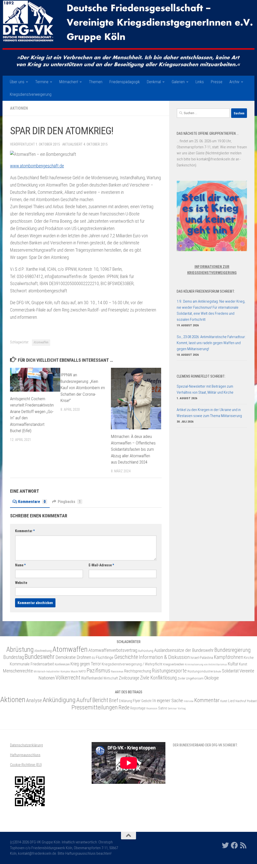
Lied (231, 701)
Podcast (252, 701)
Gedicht (146, 701)
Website (21, 583)
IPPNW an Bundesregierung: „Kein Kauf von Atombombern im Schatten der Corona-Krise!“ (82, 387)
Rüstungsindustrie (200, 671)
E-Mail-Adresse (101, 565)
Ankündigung (59, 700)
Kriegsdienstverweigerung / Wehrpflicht (132, 664)
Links (200, 81)
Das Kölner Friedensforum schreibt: (206, 291)
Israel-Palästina (201, 657)
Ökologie (211, 677)
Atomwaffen (41, 342)
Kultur (233, 664)
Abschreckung (43, 651)
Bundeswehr (40, 656)
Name (20, 565)
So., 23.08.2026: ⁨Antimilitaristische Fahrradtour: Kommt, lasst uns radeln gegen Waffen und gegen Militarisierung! (211, 343)
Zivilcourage (129, 677)
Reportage (138, 708)
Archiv (234, 81)
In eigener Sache (167, 700)
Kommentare (32, 501)
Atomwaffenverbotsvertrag (112, 650)
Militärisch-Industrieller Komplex (52, 671)
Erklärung (125, 701)
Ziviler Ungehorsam (190, 678)
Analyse (34, 700)
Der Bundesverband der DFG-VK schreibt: (205, 745)
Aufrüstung (145, 651)
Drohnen (84, 657)
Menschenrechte (18, 671)
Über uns (17, 81)
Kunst (243, 664)
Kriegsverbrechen (173, 664)
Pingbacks (69, 501)
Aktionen (19, 108)
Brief (113, 700)
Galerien (178, 81)
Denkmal (154, 81)
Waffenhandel (92, 678)
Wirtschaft (110, 678)
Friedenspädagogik (124, 81)
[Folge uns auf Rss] (243, 845)
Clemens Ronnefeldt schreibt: (201, 376)
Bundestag (13, 657)
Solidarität (230, 670)
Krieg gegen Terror (86, 663)
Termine (41, 81)
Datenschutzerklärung (26, 745)
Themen (95, 81)
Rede (124, 707)
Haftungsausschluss (25, 755)
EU (93, 658)
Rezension (151, 708)
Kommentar (25, 531)
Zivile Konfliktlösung (158, 678)
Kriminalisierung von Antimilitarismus (206, 664)
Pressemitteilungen (95, 707)
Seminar (172, 708)
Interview (189, 701)
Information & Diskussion (164, 657)
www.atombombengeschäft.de (37, 165)
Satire (162, 708)
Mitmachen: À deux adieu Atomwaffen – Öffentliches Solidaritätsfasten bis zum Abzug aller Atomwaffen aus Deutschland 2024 (133, 449)
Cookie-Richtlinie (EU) (26, 764)
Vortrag (182, 708)
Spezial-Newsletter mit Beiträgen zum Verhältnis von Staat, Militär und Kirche (205, 389)
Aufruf (84, 700)
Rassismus (117, 671)
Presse (216, 81)
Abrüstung (20, 650)
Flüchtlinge (104, 657)
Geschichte (126, 657)
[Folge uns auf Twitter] (225, 845)
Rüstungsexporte (169, 671)
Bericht (100, 700)
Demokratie (65, 657)
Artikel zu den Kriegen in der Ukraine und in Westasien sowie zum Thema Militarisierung (209, 412)
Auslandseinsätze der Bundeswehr (184, 650)
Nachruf (240, 701)
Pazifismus (98, 670)
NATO (82, 671)
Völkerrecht (67, 677)
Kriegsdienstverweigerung (30, 94)
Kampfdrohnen (228, 657)
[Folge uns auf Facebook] (234, 845)
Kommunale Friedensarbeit (32, 663)
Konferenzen (62, 664)
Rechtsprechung (137, 670)
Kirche (249, 657)
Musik (74, 671)
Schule (217, 671)
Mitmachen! (68, 81)
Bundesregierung (232, 650)
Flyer (137, 700)
